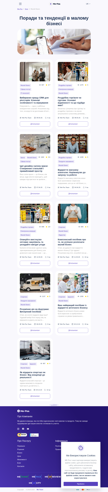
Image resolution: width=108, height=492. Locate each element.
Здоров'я (71, 297)
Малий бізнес (25, 85)
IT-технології (25, 93)
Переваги (21, 446)
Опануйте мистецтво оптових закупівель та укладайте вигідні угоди (32, 242)
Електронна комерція (66, 89)
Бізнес (19, 453)
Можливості (22, 459)
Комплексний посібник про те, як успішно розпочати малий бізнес (72, 242)
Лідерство (62, 235)
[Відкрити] (20, 4)
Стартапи (62, 227)
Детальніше (35, 124)
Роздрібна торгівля (65, 85)
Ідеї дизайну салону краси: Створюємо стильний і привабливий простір (34, 168)
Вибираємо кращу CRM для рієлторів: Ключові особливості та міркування (34, 100)
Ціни (19, 456)
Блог (19, 463)
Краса (23, 157)
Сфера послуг (25, 89)
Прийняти (80, 484)
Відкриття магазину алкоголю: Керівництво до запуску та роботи (72, 172)
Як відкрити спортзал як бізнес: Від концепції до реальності (32, 375)
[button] (88, 4)
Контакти (20, 466)
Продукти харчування (66, 161)
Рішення (20, 449)
